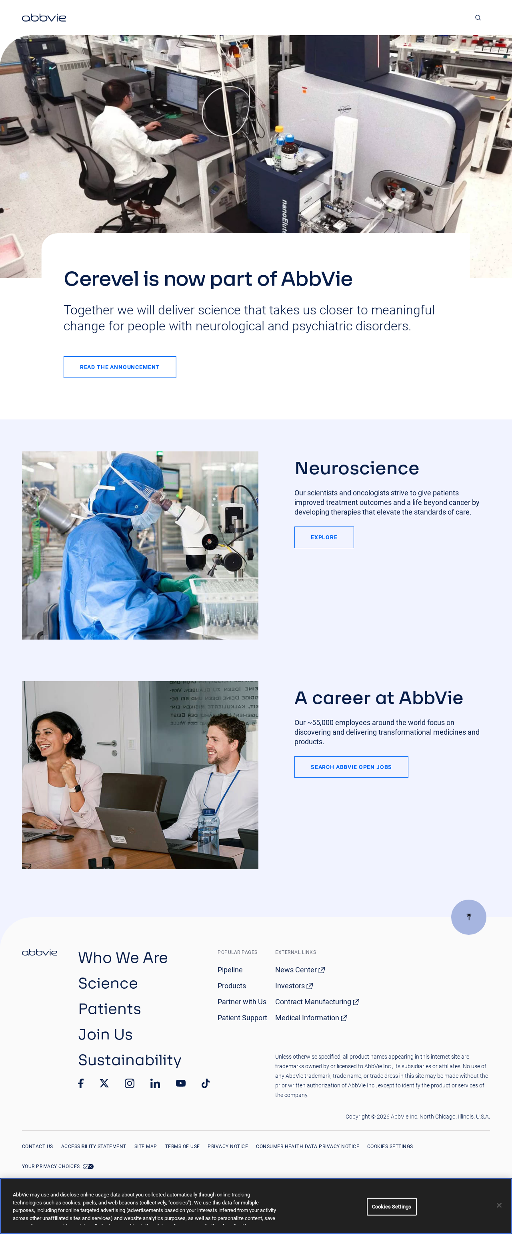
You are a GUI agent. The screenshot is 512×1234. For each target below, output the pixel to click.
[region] (256, 1206)
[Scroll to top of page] (468, 917)
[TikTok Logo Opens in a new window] (206, 1083)
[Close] (499, 1205)
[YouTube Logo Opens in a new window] (181, 1083)
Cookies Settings (390, 1146)
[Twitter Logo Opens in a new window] (104, 1083)
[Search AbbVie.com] (478, 17)
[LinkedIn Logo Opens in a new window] (155, 1083)
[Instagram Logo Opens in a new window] (129, 1083)
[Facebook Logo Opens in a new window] (81, 1083)
